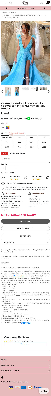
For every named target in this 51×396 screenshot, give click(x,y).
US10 (31, 142)
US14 (7, 147)
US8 (19, 142)
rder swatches (18, 276)
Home (5, 12)
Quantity (4, 164)
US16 (19, 147)
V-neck (11, 12)
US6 (7, 142)
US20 (44, 147)
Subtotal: (4, 173)
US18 (31, 147)
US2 (31, 137)
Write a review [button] (25, 344)
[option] (25, 8)
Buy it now (25, 236)
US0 (19, 137)
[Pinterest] (2, 377)
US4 (43, 137)
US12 (44, 142)
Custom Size (7, 137)
